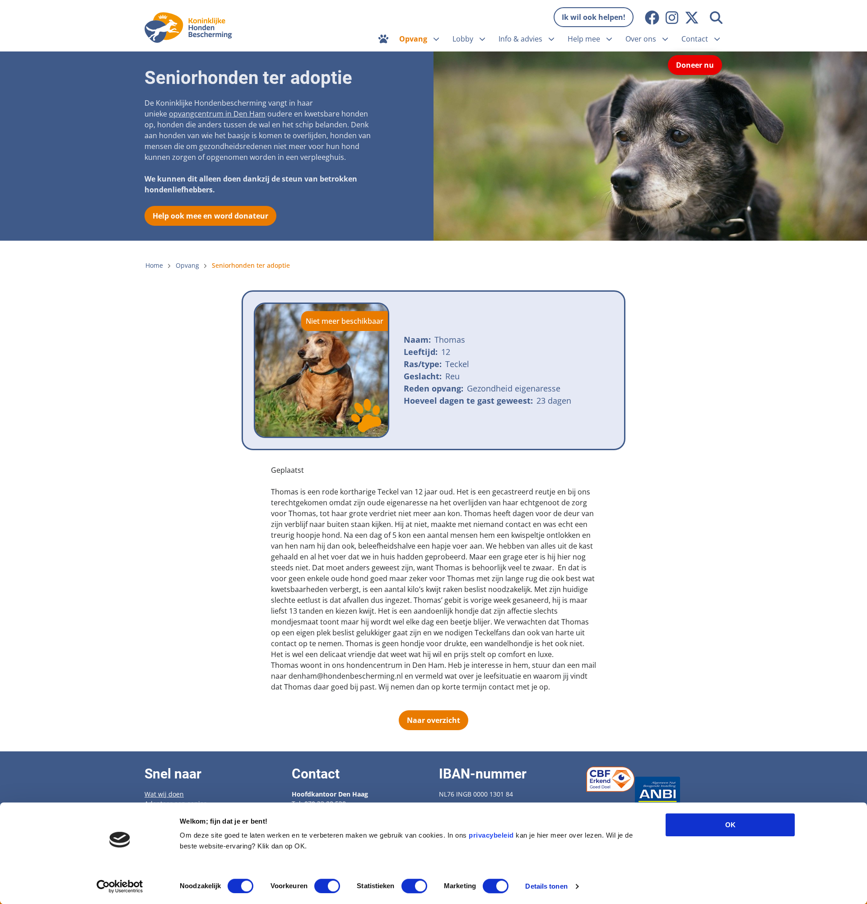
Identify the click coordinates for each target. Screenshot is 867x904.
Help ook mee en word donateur (210, 216)
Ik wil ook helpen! (593, 17)
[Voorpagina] (383, 39)
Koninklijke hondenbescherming (190, 27)
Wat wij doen (164, 794)
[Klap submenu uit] (436, 38)
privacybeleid (491, 835)
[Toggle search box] (716, 17)
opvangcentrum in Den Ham (217, 114)
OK (730, 825)
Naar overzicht (433, 720)
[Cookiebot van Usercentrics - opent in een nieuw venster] (119, 886)
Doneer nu (695, 65)
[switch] (327, 886)
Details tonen (546, 886)
